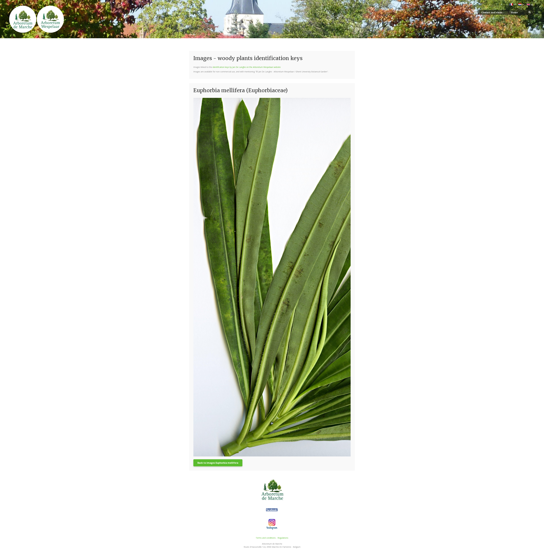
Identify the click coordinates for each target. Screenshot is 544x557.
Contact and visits (491, 12)
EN (532, 4)
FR (515, 4)
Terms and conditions (266, 537)
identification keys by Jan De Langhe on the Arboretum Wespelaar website (247, 67)
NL (523, 4)
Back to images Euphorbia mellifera (217, 462)
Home (514, 12)
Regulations (283, 537)
